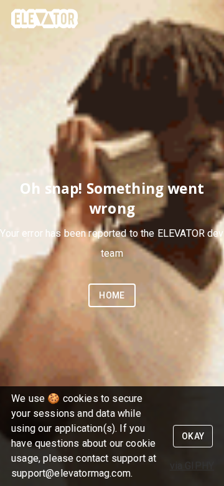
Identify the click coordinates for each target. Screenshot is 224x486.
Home (112, 295)
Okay (193, 436)
